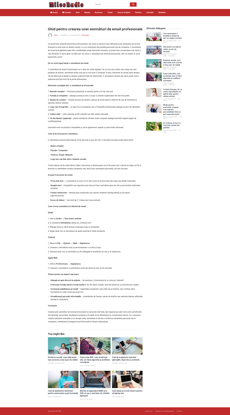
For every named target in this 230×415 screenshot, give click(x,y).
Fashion (138, 13)
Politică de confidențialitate (164, 411)
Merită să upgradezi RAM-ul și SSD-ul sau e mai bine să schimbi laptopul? (94, 393)
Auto (78, 13)
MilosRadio (52, 411)
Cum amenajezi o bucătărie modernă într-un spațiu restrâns (172, 36)
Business (99, 13)
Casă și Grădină (123, 13)
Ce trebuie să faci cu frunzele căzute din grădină (172, 125)
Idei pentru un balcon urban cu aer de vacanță (172, 49)
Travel (110, 13)
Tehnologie (55, 20)
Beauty (87, 13)
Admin (56, 35)
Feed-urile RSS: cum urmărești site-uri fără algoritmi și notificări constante (95, 359)
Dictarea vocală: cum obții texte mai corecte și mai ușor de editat (63, 358)
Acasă (55, 13)
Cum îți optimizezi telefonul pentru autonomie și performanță (63, 392)
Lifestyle (150, 13)
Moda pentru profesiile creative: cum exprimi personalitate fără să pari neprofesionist (172, 109)
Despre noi (148, 411)
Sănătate (162, 13)
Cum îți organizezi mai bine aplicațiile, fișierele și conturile (126, 358)
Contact (67, 13)
